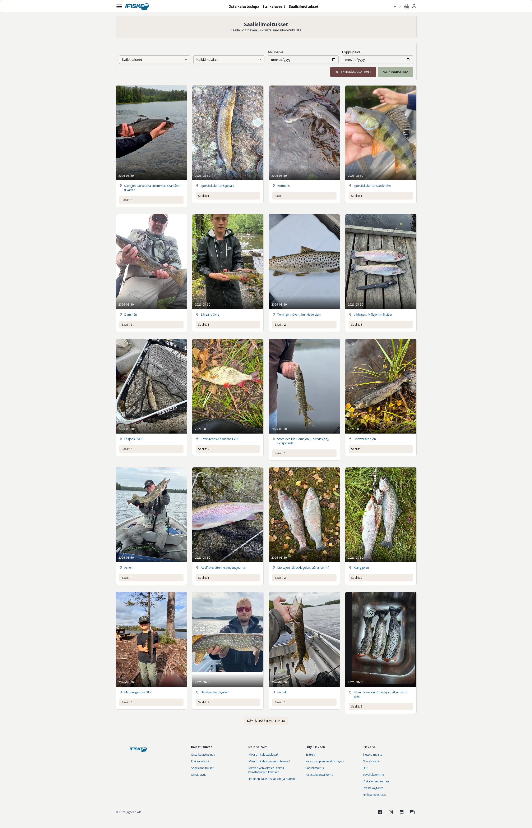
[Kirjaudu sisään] (414, 7)
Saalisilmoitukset (202, 768)
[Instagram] (391, 812)
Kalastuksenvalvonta (319, 775)
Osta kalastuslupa (203, 754)
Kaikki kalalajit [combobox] (207, 59)
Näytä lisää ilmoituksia (266, 721)
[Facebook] (380, 812)
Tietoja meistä (372, 754)
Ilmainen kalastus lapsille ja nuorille (272, 779)
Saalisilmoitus (314, 768)
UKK (366, 768)
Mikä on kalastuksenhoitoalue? (269, 761)
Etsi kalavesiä (200, 761)
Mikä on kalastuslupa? (263, 754)
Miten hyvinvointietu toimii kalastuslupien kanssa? (266, 770)
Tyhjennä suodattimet (356, 72)
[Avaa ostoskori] (406, 6)
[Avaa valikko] (119, 6)
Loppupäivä (351, 52)
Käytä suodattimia (395, 72)
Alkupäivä (275, 52)
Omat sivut (198, 775)
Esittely (310, 754)
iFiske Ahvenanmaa (376, 781)
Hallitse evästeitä (374, 795)
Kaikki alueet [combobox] (132, 59)
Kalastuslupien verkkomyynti (324, 761)
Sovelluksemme (373, 775)
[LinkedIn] (401, 812)
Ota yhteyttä (371, 761)
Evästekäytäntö (373, 788)
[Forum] (412, 812)
